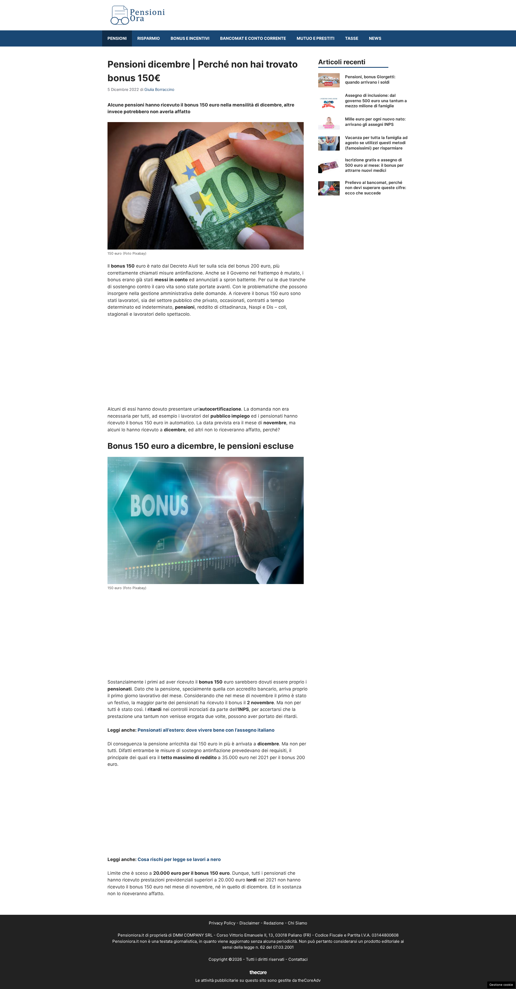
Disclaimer (249, 923)
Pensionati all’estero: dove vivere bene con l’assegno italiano (206, 730)
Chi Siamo (297, 923)
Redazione (274, 923)
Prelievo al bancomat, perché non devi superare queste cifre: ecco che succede (375, 187)
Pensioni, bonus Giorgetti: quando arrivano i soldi (370, 79)
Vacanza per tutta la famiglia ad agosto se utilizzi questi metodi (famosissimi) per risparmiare (376, 143)
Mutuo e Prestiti (315, 38)
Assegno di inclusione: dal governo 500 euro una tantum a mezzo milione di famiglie (376, 100)
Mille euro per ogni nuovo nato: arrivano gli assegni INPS (375, 121)
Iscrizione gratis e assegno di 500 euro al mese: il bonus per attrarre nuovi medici (374, 165)
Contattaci (298, 959)
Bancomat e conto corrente (253, 38)
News (375, 38)
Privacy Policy (222, 923)
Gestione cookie (501, 985)
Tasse (351, 38)
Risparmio (148, 38)
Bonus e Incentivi (190, 38)
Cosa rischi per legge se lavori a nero (179, 859)
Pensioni (117, 38)
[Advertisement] (207, 362)
